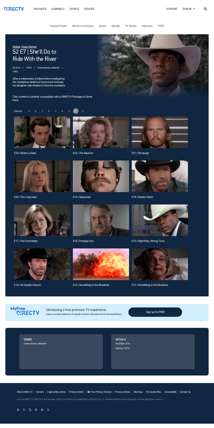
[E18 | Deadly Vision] (160, 176)
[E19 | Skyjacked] (101, 176)
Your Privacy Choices (101, 391)
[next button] (82, 111)
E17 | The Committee (25, 241)
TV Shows (131, 26)
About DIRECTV (24, 391)
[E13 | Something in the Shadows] (101, 264)
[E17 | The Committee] (42, 220)
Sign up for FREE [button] (155, 312)
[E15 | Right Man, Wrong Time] (160, 220)
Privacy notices (122, 391)
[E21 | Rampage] (160, 132)
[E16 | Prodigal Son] (101, 220)
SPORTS (74, 9)
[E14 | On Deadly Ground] (42, 264)
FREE (161, 26)
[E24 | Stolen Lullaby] (42, 132)
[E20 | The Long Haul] (42, 176)
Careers (39, 391)
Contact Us (185, 391)
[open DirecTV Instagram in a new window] (36, 409)
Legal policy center (56, 391)
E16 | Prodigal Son (83, 241)
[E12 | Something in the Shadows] (160, 264)
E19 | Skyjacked (81, 197)
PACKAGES (40, 9)
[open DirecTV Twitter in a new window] (30, 409)
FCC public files (153, 391)
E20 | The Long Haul (25, 197)
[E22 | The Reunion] (101, 132)
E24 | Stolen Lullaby (25, 153)
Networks (147, 26)
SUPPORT (172, 9)
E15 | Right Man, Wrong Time (148, 241)
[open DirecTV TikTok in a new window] (48, 409)
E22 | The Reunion (83, 153)
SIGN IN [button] (187, 9)
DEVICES (89, 9)
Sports (102, 26)
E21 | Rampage (140, 153)
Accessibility (170, 391)
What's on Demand (82, 26)
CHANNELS (57, 9)
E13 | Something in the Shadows (91, 285)
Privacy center (76, 391)
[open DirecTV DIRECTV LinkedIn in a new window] (18, 409)
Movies (116, 26)
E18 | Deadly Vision (142, 197)
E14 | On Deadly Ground (27, 285)
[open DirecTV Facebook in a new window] (24, 409)
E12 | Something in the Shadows (150, 285)
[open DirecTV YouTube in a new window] (42, 409)
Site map (137, 391)
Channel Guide (58, 26)
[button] (205, 9)
